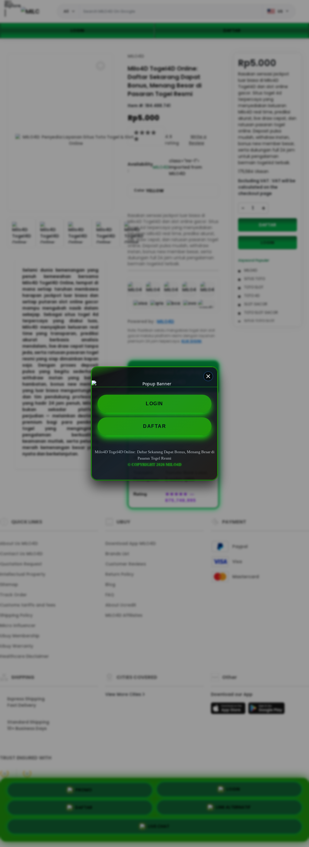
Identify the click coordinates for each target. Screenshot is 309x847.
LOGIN (154, 403)
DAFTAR (154, 426)
